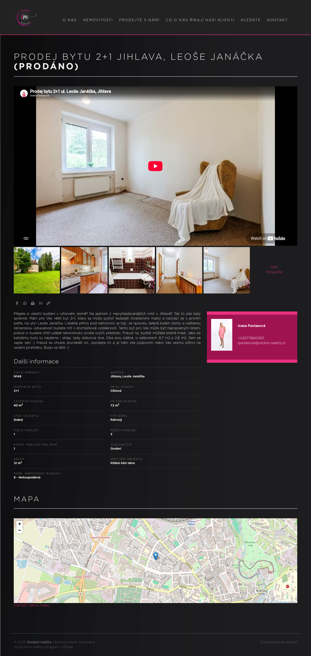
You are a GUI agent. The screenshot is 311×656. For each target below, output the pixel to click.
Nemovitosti (98, 20)
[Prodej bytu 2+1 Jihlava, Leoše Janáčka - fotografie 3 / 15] (132, 269)
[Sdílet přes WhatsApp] (25, 303)
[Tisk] (32, 303)
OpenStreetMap (281, 602)
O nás (70, 20)
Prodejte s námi (139, 20)
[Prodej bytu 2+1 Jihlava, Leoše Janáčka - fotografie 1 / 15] (37, 269)
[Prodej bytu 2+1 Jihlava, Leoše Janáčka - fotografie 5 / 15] (227, 269)
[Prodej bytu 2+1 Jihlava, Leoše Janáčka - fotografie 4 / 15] (179, 269)
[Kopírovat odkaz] (48, 303)
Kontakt (277, 20)
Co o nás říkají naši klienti (200, 20)
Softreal (66, 647)
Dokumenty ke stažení (278, 642)
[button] (155, 556)
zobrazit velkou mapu (32, 605)
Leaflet (270, 602)
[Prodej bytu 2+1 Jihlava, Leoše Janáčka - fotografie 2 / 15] (84, 269)
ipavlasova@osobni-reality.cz (262, 343)
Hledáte (251, 20)
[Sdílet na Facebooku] (17, 303)
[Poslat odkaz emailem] (40, 303)
